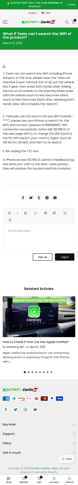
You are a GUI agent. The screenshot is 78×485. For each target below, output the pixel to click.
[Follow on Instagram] (25, 410)
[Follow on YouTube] (35, 410)
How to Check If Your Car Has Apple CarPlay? (36, 342)
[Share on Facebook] (23, 198)
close (71, 4)
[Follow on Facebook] (6, 410)
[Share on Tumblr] (39, 198)
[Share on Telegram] (47, 198)
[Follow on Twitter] (16, 410)
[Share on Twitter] (31, 198)
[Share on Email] (55, 198)
